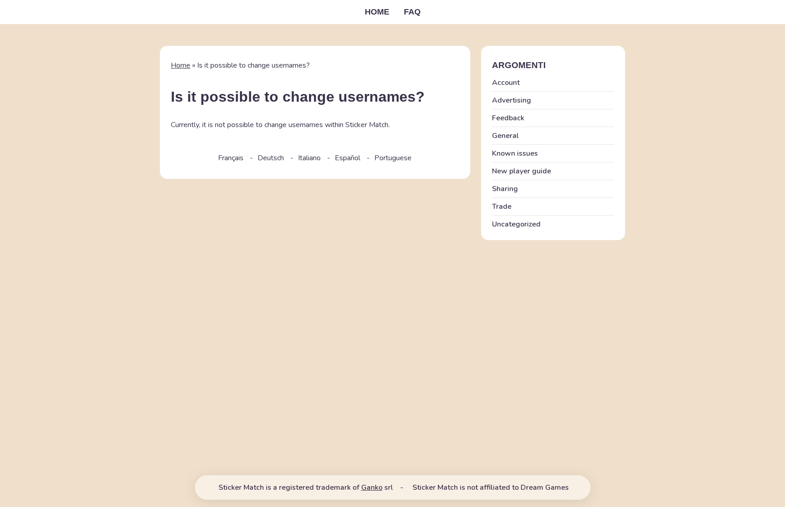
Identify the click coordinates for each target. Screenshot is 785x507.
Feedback (508, 118)
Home (377, 11)
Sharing (505, 189)
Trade (502, 207)
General (505, 136)
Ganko (372, 487)
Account (506, 83)
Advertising (511, 100)
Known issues (515, 153)
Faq (412, 11)
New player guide (521, 171)
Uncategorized (516, 224)
